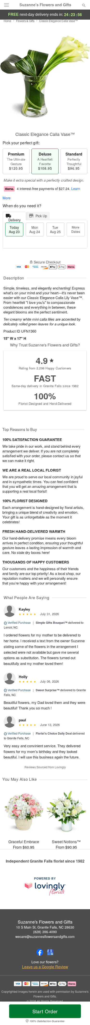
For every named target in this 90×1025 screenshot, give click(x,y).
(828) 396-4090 (45, 931)
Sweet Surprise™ (48, 690)
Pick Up (41, 215)
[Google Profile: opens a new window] (50, 952)
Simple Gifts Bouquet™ (51, 622)
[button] (79, 1014)
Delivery (14, 218)
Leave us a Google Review (45, 966)
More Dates (75, 229)
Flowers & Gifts (25, 21)
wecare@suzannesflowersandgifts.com (45, 936)
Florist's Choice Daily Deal (54, 733)
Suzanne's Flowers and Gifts (45, 5)
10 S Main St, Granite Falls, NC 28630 (45, 927)
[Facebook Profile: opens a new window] (39, 952)
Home (7, 21)
